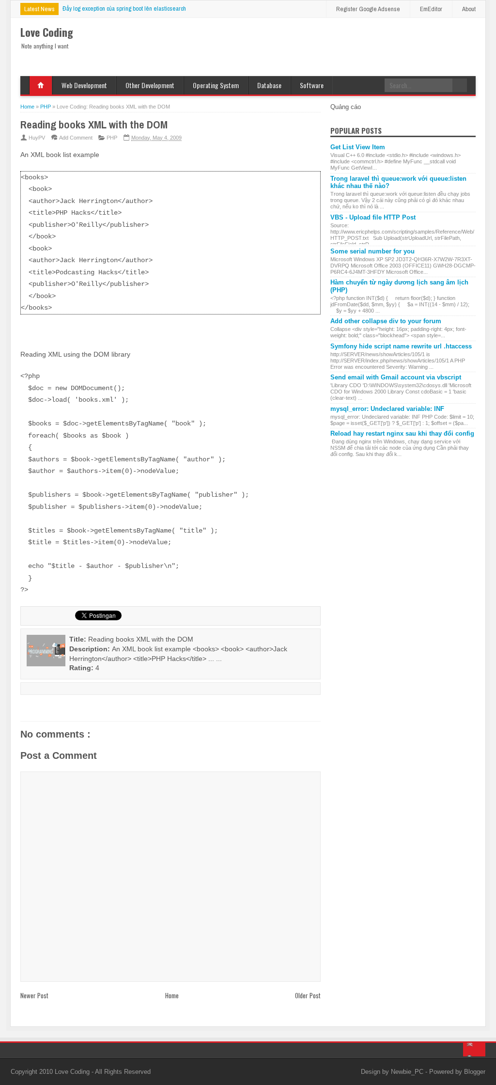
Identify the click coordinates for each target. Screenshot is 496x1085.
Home (40, 85)
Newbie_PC (408, 1071)
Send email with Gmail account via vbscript (395, 377)
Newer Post (34, 995)
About (469, 9)
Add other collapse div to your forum (385, 321)
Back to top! (474, 1049)
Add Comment (76, 138)
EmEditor (431, 9)
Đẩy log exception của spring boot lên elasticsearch (124, 8)
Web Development (84, 85)
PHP (112, 138)
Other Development (149, 85)
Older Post (308, 995)
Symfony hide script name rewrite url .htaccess (401, 346)
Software (312, 85)
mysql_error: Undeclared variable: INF (387, 408)
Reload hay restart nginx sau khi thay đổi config (402, 433)
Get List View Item (357, 147)
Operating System (216, 85)
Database (269, 85)
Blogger (474, 1071)
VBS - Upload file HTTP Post (373, 217)
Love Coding (73, 1071)
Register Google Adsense (368, 9)
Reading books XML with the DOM (94, 124)
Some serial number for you (372, 251)
